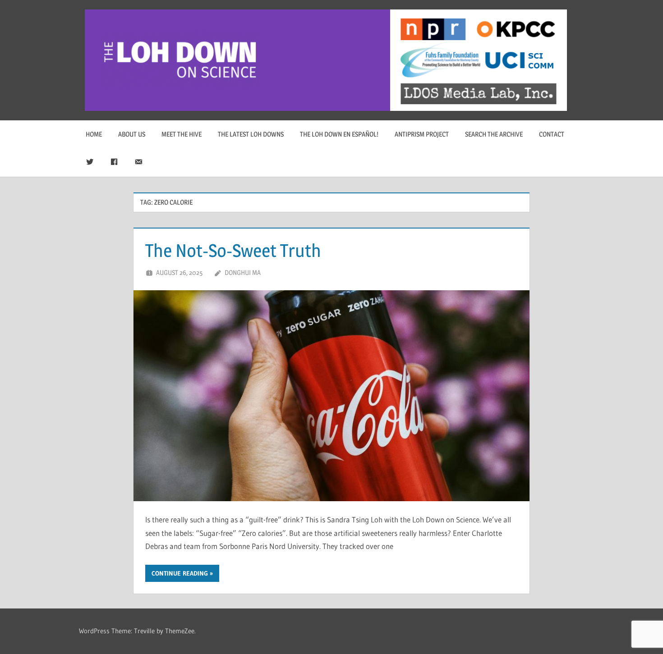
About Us (131, 134)
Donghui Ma (243, 272)
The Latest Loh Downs (251, 134)
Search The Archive (494, 134)
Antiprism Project (422, 134)
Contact (551, 134)
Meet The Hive (181, 134)
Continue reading (180, 573)
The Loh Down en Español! (339, 134)
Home (94, 134)
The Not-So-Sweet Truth (233, 250)
